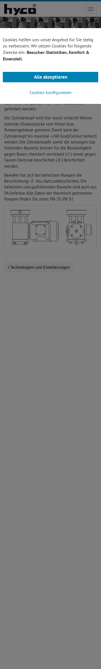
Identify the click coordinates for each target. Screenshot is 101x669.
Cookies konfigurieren (51, 92)
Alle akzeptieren (50, 77)
